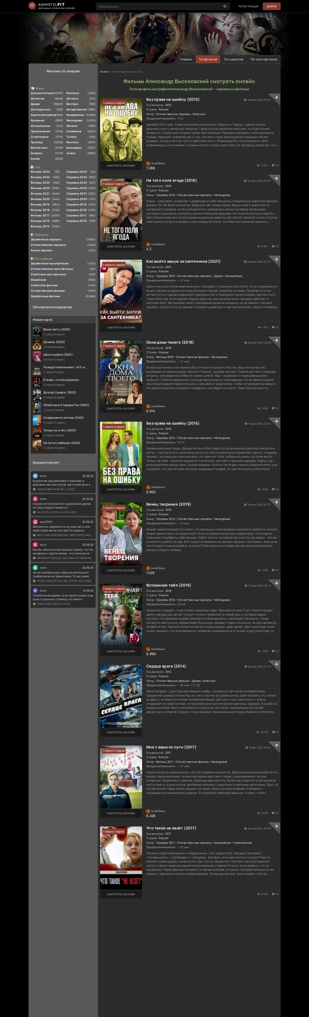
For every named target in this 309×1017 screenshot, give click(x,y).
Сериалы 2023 (76, 182)
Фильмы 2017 (40, 215)
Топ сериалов (233, 59)
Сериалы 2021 (76, 193)
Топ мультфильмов (263, 59)
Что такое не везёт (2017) (171, 827)
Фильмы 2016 (40, 221)
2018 (168, 348)
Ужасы (70, 153)
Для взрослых (40, 109)
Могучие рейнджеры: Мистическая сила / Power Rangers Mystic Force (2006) (65, 535)
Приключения (40, 131)
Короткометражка (43, 115)
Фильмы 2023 (40, 182)
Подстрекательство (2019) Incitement (65, 581)
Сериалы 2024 (76, 177)
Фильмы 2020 (40, 199)
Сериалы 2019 (76, 204)
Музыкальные (40, 126)
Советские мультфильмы (48, 274)
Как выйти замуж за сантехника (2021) (183, 261)
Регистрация (249, 6)
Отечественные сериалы (48, 245)
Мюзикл (72, 126)
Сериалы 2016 (76, 221)
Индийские (38, 280)
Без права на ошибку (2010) (173, 99)
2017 (168, 753)
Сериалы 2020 (76, 199)
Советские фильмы (44, 285)
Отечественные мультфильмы (52, 269)
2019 (168, 510)
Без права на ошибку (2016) (172, 423)
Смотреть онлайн (121, 165)
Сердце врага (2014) (166, 666)
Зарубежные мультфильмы (50, 263)
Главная (186, 59)
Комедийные (75, 115)
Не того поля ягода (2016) (171, 180)
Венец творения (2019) (168, 504)
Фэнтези (72, 142)
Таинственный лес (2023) (56, 489)
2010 (168, 105)
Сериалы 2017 (76, 215)
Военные (72, 93)
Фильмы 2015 (40, 226)
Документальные (43, 93)
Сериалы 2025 (76, 171)
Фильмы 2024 (40, 177)
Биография (74, 148)
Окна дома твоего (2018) (170, 342)
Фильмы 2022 (40, 188)
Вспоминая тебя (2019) (168, 585)
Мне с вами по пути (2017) (171, 747)
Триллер (37, 142)
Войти (271, 6)
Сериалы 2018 (76, 210)
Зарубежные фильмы (46, 296)
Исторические (76, 109)
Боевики (36, 153)
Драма (35, 104)
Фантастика (39, 148)
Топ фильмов (208, 59)
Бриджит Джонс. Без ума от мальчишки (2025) (65, 558)
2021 (168, 267)
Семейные (73, 131)
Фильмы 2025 (40, 171)
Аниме (35, 158)
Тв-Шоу (71, 137)
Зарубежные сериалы (46, 239)
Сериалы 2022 (76, 188)
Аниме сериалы (42, 250)
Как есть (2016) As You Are (56, 512)
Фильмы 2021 (40, 193)
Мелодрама (74, 120)
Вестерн (72, 104)
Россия (163, 109)
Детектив (37, 98)
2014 (168, 672)
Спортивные (40, 137)
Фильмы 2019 (40, 204)
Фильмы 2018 (40, 210)
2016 (168, 186)
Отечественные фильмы (48, 291)
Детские (72, 98)
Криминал (38, 120)
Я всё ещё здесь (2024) (54, 604)
